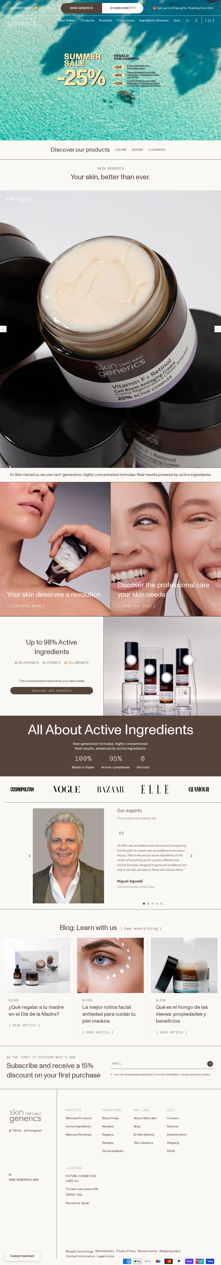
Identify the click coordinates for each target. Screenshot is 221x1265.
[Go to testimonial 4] (157, 904)
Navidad (107, 1126)
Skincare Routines (79, 1134)
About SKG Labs (145, 1118)
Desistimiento (177, 1134)
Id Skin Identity (123, 8)
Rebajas (108, 1142)
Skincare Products (79, 1118)
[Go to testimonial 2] (148, 904)
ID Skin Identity (144, 1134)
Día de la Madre (112, 1151)
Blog (137, 1126)
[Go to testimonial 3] (153, 904)
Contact (173, 1118)
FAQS (171, 1151)
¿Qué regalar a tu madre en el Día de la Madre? (36, 1011)
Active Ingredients (78, 1126)
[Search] (4, 16)
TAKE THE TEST (136, 606)
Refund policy (104, 1251)
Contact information (80, 1256)
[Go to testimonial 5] (161, 904)
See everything (141, 929)
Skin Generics (143, 1142)
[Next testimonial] (191, 855)
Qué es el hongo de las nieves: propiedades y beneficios (182, 1014)
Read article (24, 1025)
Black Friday (110, 1118)
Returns (172, 1126)
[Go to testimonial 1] (144, 904)
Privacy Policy (126, 1251)
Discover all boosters (51, 690)
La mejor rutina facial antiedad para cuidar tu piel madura (109, 1014)
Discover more (26, 606)
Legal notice (105, 1256)
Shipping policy (169, 1251)
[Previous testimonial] (29, 855)
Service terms (147, 1251)
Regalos (108, 1134)
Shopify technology (79, 1251)
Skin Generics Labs (24, 1179)
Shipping (173, 1142)
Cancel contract (22, 1256)
